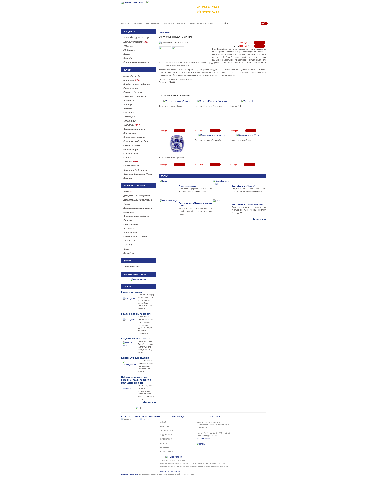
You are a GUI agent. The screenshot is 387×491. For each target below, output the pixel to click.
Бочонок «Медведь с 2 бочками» (209, 106)
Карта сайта (166, 452)
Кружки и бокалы (132, 92)
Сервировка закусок (134, 137)
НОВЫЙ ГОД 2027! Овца (136, 37)
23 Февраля (129, 50)
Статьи (253, 17)
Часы (126, 249)
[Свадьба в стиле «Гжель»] (222, 189)
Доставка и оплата (227, 17)
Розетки (128, 108)
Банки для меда (131, 76)
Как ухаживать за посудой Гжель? (247, 204)
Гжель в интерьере (187, 186)
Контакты (263, 17)
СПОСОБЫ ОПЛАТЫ (130, 417)
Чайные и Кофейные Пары (137, 174)
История (243, 17)
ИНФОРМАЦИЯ (178, 417)
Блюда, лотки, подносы (136, 84)
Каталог (125, 23)
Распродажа (152, 23)
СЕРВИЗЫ (131, 125)
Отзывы (164, 448)
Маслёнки (128, 100)
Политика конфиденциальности (172, 471)
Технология (166, 431)
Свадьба (127, 58)
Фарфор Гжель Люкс (130, 474)
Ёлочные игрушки (135, 42)
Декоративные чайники (136, 216)
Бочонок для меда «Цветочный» (173, 158)
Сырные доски (131, 153)
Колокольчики (130, 224)
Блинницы (131, 80)
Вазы (129, 191)
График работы (203, 438)
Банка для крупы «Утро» (241, 140)
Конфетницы (130, 88)
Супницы (128, 157)
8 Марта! (128, 46)
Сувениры (128, 245)
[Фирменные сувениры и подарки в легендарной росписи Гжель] (147, 2)
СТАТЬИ (164, 176)
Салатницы (129, 112)
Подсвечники (130, 232)
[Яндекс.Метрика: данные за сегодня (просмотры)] (173, 457)
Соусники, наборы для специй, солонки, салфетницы (135, 145)
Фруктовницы (131, 166)
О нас (202, 17)
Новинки (137, 23)
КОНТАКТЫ (215, 417)
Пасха (126, 54)
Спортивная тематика (136, 62)
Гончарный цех (131, 266)
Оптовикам (166, 439)
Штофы (127, 178)
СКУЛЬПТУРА (130, 240)
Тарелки (130, 161)
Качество (212, 17)
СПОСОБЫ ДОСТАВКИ (150, 417)
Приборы (128, 104)
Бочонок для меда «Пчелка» (171, 106)
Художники (166, 435)
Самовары (129, 116)
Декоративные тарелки (136, 195)
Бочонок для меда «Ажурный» (208, 140)
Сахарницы (129, 121)
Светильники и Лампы (135, 236)
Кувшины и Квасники (134, 96)
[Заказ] (259, 42)
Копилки (127, 220)
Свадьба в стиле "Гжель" (243, 186)
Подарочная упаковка (201, 23)
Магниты (128, 228)
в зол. (236, 46)
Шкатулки (129, 253)
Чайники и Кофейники (135, 170)
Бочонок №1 (235, 106)
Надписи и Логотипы (174, 23)
